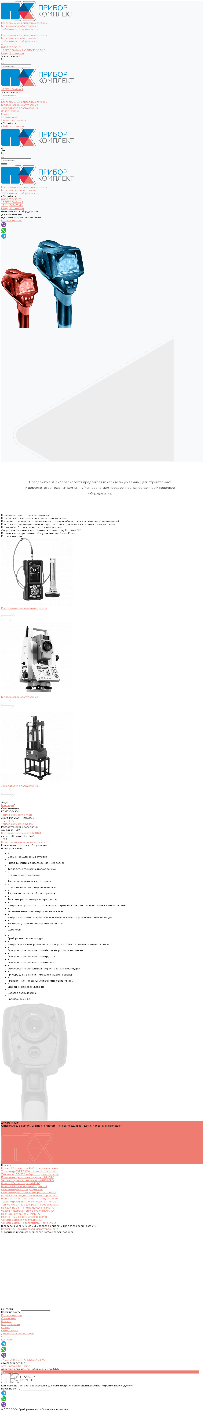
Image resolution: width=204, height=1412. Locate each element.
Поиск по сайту (10, 1311)
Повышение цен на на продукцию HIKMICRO (27, 1177)
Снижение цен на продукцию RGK (22, 1189)
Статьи (5, 1336)
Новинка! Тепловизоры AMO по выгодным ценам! (30, 1168)
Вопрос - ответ (10, 1324)
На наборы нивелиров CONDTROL (21, 832)
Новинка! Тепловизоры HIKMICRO (20, 1183)
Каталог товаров (11, 220)
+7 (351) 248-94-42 (12, 50)
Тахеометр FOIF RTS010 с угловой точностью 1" (29, 1171)
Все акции (7, 805)
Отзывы (5, 1327)
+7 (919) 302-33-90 (34, 50)
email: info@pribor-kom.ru (16, 1365)
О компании (8, 1318)
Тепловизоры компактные (16, 814)
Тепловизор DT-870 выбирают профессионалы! (30, 1174)
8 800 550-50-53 (11, 47)
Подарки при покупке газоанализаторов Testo (29, 1195)
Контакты (7, 1339)
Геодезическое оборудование (19, 38)
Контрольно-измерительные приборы (24, 35)
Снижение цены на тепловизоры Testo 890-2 (28, 1192)
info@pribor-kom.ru (12, 53)
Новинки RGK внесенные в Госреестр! (24, 1186)
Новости (6, 1321)
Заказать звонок (11, 56)
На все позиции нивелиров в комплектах (25, 842)
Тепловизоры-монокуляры (17, 823)
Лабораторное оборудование (20, 41)
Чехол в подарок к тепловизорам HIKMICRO (27, 1180)
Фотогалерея (9, 1330)
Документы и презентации (17, 1333)
